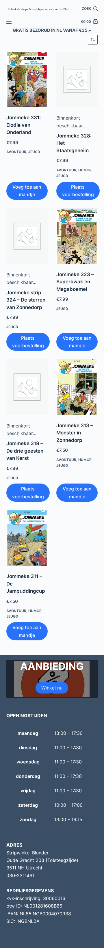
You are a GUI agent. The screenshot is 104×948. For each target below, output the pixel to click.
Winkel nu (51, 688)
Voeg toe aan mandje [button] (26, 190)
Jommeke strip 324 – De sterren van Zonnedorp (25, 300)
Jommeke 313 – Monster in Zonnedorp (74, 433)
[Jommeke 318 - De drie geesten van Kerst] (27, 386)
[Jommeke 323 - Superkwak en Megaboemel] (77, 236)
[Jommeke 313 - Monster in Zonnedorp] (77, 386)
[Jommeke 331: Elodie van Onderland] (27, 79)
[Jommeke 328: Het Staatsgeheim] (77, 79)
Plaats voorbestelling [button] (78, 190)
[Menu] (9, 21)
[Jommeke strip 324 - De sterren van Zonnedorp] (27, 236)
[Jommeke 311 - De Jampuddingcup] (27, 538)
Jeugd (34, 152)
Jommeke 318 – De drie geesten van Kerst (24, 450)
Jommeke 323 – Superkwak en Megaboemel (75, 282)
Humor (85, 170)
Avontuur (16, 152)
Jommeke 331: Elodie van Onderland (23, 125)
